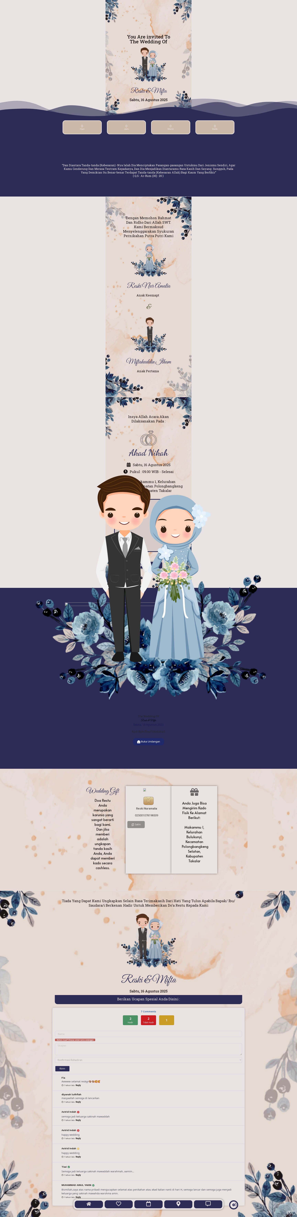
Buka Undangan (150, 741)
